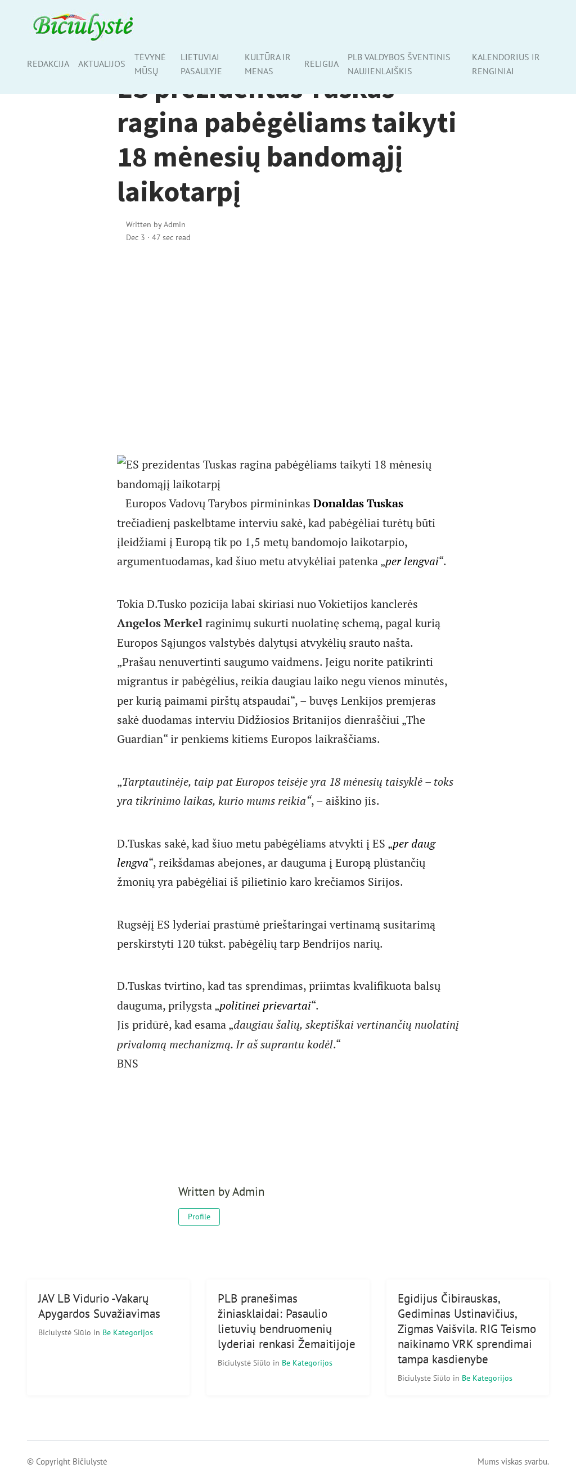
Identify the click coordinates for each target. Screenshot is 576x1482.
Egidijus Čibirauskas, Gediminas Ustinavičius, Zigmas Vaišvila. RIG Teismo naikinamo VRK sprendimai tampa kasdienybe (467, 1329)
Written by (156, 224)
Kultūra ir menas (268, 63)
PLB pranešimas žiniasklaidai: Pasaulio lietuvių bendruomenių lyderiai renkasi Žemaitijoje (287, 1321)
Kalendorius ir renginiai (506, 63)
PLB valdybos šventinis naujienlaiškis (399, 63)
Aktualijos (101, 63)
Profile (199, 1216)
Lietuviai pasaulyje (201, 63)
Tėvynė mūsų (150, 63)
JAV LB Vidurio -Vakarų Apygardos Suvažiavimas (99, 1306)
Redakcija (48, 63)
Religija (321, 63)
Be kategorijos (127, 1332)
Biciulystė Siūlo (65, 1332)
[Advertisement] (288, 349)
